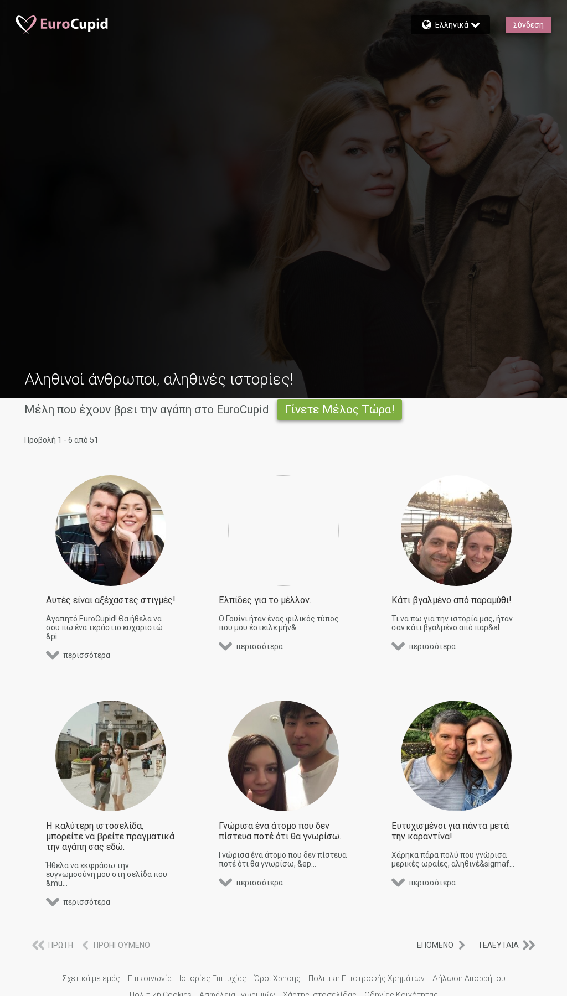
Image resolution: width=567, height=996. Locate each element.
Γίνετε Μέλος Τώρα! (339, 409)
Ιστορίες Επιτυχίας (212, 978)
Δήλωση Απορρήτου (469, 978)
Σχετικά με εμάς (91, 978)
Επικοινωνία (150, 978)
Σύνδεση (528, 24)
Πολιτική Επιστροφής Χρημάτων (366, 978)
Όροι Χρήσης (277, 978)
